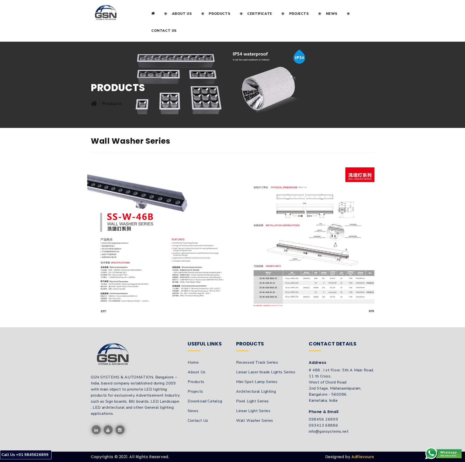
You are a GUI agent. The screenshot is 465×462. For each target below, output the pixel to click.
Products (196, 381)
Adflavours (362, 457)
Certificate (259, 13)
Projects (299, 13)
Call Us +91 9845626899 (24, 454)
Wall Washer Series (254, 420)
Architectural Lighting (256, 391)
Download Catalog (205, 401)
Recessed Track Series (257, 362)
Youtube (108, 429)
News (332, 13)
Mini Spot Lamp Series (257, 381)
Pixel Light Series (252, 401)
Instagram (120, 429)
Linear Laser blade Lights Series (265, 372)
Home (193, 362)
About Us (182, 13)
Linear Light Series (253, 411)
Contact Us (164, 30)
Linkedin (96, 429)
